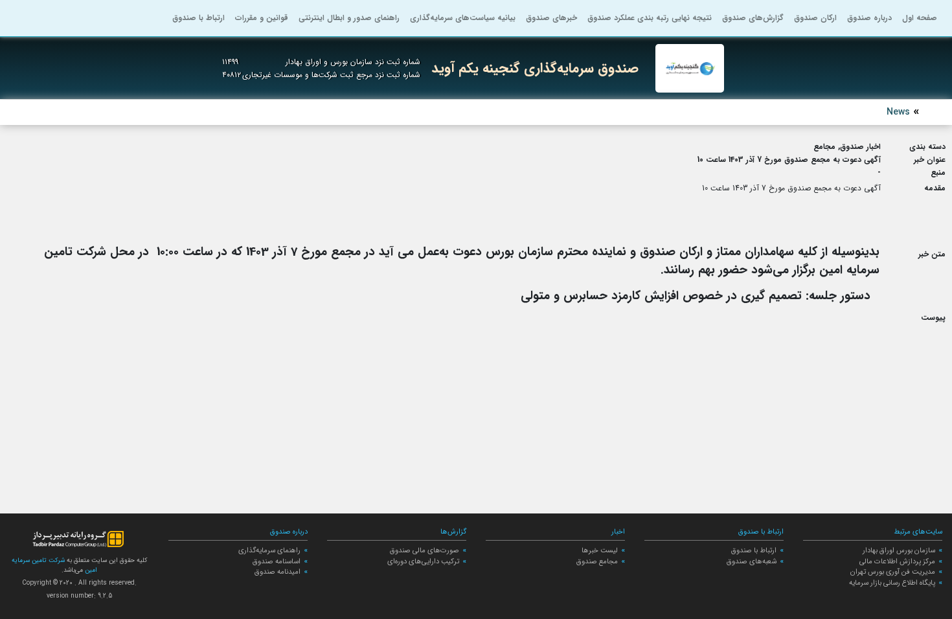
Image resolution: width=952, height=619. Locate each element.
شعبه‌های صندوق (751, 561)
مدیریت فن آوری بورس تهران (892, 572)
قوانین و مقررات (261, 18)
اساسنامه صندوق (276, 561)
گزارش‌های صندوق (753, 18)
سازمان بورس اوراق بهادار (899, 550)
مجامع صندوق (597, 561)
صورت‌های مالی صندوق (424, 550)
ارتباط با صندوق (198, 18)
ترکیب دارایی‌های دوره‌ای (423, 561)
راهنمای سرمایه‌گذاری (269, 550)
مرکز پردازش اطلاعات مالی (897, 561)
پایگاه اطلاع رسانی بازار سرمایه (892, 583)
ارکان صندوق (815, 18)
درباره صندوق (869, 18)
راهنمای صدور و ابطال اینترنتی (349, 18)
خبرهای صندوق (551, 18)
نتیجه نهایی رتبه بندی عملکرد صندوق (649, 18)
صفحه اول (919, 18)
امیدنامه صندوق (277, 572)
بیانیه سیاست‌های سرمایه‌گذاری (463, 18)
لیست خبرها (600, 550)
